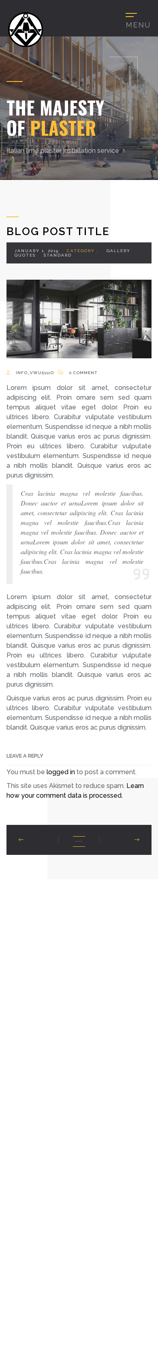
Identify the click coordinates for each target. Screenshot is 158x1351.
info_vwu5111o (34, 372)
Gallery (118, 250)
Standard (58, 255)
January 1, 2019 (37, 250)
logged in (61, 772)
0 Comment (82, 372)
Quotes (25, 255)
